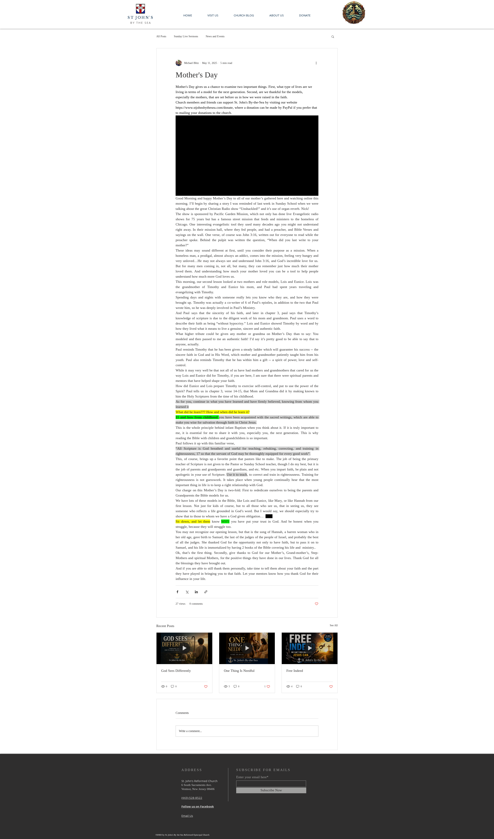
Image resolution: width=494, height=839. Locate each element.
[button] (333, 36)
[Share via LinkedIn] (196, 592)
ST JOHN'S (141, 17)
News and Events (215, 36)
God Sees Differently (176, 671)
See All (334, 625)
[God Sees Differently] (184, 648)
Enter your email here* (252, 777)
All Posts (161, 36)
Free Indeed (294, 671)
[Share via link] (206, 592)
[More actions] (316, 63)
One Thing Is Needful (239, 671)
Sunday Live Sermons (186, 36)
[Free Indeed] (310, 648)
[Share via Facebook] (177, 592)
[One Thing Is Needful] (247, 648)
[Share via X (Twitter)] (187, 592)
